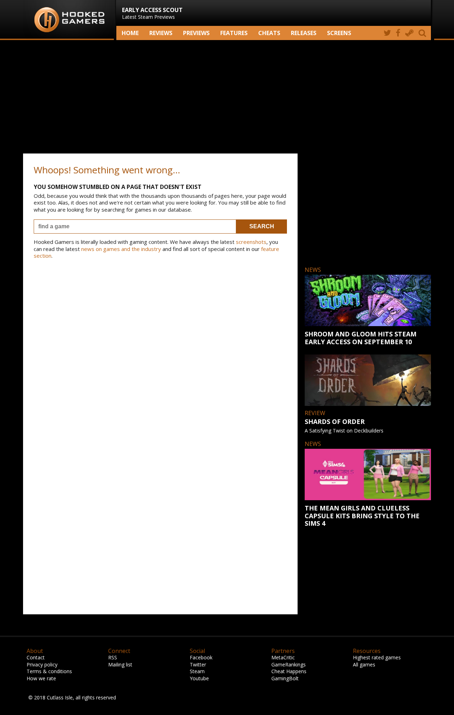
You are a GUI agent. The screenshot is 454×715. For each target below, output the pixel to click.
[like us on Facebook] (398, 33)
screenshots (251, 241)
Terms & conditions (49, 671)
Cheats (269, 33)
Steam (197, 671)
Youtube (199, 678)
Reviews (160, 33)
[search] (423, 33)
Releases (303, 33)
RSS (112, 657)
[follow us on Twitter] (387, 33)
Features (234, 33)
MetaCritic (283, 657)
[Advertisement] (227, 96)
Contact (36, 657)
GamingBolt (285, 678)
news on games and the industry (121, 248)
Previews (196, 33)
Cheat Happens (288, 671)
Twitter (198, 664)
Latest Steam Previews (152, 13)
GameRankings (288, 664)
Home (130, 33)
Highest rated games (377, 657)
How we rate (41, 678)
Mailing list (120, 664)
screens (339, 33)
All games (364, 664)
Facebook (201, 657)
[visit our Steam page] (409, 33)
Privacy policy (42, 664)
